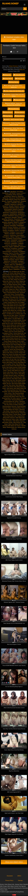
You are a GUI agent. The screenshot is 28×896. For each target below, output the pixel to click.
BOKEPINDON (13, 214)
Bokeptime (10, 222)
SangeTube (12, 258)
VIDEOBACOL (19, 264)
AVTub (14, 194)
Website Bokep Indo (12, 427)
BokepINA (21, 209)
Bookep (10, 227)
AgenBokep (13, 191)
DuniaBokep (11, 230)
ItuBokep (23, 237)
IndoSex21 (6, 235)
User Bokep (21, 262)
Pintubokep (15, 251)
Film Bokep (6, 297)
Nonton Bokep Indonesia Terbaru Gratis (14, 341)
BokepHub (12, 207)
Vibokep (7, 264)
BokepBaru (8, 202)
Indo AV (22, 232)
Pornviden (16, 253)
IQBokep (17, 237)
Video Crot (12, 264)
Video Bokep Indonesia (18, 420)
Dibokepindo (17, 228)
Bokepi (17, 207)
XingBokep (5, 269)
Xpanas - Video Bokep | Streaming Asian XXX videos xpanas (14, 187)
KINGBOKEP (14, 240)
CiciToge (5, 228)
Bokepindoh (6, 214)
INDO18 (6, 233)
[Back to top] (23, 891)
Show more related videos (14, 862)
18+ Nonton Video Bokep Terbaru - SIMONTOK (14, 86)
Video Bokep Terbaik (7, 422)
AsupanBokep (8, 194)
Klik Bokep (13, 241)
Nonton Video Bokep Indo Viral (17, 365)
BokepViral (6, 225)
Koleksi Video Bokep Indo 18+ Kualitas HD (13, 305)
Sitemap (20, 880)
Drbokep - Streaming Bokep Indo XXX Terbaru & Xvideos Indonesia (14, 139)
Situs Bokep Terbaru (17, 378)
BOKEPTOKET (7, 224)
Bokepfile (11, 206)
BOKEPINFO (21, 214)
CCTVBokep (22, 227)
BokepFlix (16, 206)
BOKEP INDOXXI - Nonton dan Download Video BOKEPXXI (14, 104)
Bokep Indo (7, 74)
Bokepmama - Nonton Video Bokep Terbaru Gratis (14, 129)
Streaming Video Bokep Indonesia (11, 412)
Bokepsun (13, 220)
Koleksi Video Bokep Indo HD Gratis (12, 307)
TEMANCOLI (6, 262)
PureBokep (7, 254)
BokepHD (22, 206)
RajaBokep (20, 254)
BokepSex (23, 219)
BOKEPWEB (20, 225)
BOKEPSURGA (20, 220)
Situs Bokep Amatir (7, 377)
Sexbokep (11, 259)
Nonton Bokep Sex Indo (19, 344)
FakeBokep (6, 232)
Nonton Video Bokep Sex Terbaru (16, 370)
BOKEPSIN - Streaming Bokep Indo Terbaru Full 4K (14, 134)
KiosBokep (7, 241)
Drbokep (5, 230)
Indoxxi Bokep (20, 235)
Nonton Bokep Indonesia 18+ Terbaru (15, 338)
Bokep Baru (11, 278)
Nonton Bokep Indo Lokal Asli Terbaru (16, 325)
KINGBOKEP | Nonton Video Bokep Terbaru (14, 150)
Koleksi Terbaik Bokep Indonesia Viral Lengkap (13, 304)
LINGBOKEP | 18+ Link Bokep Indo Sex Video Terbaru (14, 155)
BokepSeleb (17, 219)
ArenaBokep (5, 193)
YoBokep (23, 269)
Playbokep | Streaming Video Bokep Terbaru (14, 171)
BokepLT (23, 215)
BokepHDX (6, 207)
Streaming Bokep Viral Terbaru (11, 409)
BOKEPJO (4, 215)
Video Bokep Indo (20, 417)
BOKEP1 (23, 199)
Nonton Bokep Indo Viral (20, 333)
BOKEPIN (15, 209)
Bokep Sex (22, 69)
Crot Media (10, 228)
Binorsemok (12, 198)
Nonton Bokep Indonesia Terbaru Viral (11, 343)
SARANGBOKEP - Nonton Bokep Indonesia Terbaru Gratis (14, 176)
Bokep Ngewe (20, 78)
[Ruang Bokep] (11, 4)
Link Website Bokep (16, 320)
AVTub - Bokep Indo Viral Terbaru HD (14, 90)
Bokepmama (8, 217)
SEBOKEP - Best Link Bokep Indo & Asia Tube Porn (14, 181)
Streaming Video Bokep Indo (17, 411)
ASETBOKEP (12, 193)
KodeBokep (20, 241)
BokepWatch (13, 225)
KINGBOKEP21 (22, 240)
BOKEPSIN (7, 220)
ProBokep (22, 253)
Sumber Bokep (17, 414)
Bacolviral (19, 194)
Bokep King (17, 199)
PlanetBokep (22, 251)
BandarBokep (7, 196)
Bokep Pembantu (13, 66)
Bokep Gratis (18, 278)
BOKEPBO (14, 202)
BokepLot (17, 215)
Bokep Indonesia (19, 99)
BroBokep (15, 227)
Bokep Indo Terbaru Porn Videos (11, 281)
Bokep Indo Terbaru (19, 279)
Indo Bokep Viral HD (13, 299)
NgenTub (20, 245)
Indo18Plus (12, 233)
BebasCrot (14, 196)
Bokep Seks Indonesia (10, 291)
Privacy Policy (9, 880)
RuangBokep (6, 256)
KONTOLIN (7, 243)
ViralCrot (21, 266)
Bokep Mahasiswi (19, 74)
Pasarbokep (9, 249)
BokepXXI (5, 227)
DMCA (19, 876)
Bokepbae (23, 201)
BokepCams (14, 204)
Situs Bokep (21, 375)
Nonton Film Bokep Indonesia (17, 355)
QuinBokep (13, 254)
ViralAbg (16, 266)
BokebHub (18, 198)
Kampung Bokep (17, 238)
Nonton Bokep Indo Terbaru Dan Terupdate (13, 326)
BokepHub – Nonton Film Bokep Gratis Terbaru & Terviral (14, 123)
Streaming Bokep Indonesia (9, 406)
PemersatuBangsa (17, 249)
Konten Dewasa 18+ (17, 312)
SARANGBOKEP (20, 258)
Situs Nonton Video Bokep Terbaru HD (16, 388)
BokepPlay (4, 219)
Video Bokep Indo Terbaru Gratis (10, 419)
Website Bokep (15, 267)
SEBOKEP (5, 259)
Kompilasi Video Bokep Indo (9, 310)
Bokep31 (4, 201)
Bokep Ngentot (8, 78)
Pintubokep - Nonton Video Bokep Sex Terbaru (14, 166)
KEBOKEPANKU (6, 240)
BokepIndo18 (13, 212)
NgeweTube (5, 246)
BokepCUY (5, 206)
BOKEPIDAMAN (8, 209)
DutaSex (17, 230)
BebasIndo (20, 196)
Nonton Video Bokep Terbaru (10, 372)
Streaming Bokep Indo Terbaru (11, 401)
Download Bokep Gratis (13, 292)
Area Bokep (20, 191)
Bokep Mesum (8, 112)
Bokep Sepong (14, 82)
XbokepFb (21, 267)
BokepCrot (20, 204)
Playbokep (5, 253)
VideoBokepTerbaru (8, 266)
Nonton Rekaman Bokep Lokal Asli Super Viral (13, 360)
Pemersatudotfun (7, 251)
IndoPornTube (19, 233)
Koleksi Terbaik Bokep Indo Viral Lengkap (14, 302)
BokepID (22, 207)
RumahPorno (21, 256)
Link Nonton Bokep (13, 317)
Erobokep (22, 230)
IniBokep (12, 237)
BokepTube (15, 224)
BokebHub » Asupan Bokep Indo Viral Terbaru (14, 95)
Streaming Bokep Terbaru (18, 407)
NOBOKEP (16, 246)
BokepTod (22, 222)
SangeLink (5, 258)
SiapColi (17, 259)
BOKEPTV (21, 224)
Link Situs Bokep (17, 318)
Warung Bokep (6, 267)
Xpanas (11, 269)
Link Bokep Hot (10, 313)
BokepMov (14, 217)
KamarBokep (9, 238)
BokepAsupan (16, 201)
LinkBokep (20, 243)
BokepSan (10, 219)
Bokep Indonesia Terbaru (15, 284)
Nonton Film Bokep (13, 351)
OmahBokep (14, 248)
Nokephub (22, 246)
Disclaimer (10, 876)
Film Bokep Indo (14, 297)
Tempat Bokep (14, 262)
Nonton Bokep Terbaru (8, 346)
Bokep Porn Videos (14, 289)
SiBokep (22, 259)
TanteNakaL (20, 261)
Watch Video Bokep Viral (14, 424)
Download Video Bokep (18, 295)
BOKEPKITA (11, 215)
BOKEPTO (16, 222)
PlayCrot (11, 253)
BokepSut (4, 222)
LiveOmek (7, 245)
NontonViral (7, 248)
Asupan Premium (21, 193)
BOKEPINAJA (8, 211)
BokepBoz (20, 202)
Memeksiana (14, 245)
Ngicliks (11, 246)
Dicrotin (23, 228)
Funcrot (18, 232)
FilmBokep (12, 232)
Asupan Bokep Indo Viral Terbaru (10, 274)
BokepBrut (7, 204)
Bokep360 (9, 201)
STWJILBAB (14, 261)
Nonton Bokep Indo (15, 321)
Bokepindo (20, 211)
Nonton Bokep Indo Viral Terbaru (12, 334)
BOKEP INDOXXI (9, 199)
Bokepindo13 (6, 212)
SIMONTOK (7, 261)
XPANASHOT (17, 269)
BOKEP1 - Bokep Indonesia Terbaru (14, 119)
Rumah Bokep (13, 256)
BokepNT (20, 217)
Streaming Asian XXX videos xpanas (11, 398)
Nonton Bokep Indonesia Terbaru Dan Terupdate (14, 339)
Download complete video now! (15, 38)
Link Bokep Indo (19, 313)
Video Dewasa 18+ (17, 422)
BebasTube (5, 198)
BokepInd (14, 211)
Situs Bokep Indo (17, 377)
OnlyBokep (20, 248)
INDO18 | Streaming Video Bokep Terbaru (14, 144)
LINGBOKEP (14, 243)
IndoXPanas (13, 235)
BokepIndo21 (21, 212)
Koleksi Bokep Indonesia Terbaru (18, 300)
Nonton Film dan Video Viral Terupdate (14, 359)
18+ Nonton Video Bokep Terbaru (16, 273)
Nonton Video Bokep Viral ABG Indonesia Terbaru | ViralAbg (14, 160)
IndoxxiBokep (6, 237)
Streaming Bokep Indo (17, 399)
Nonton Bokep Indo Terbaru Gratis (11, 328)
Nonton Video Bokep (7, 362)
